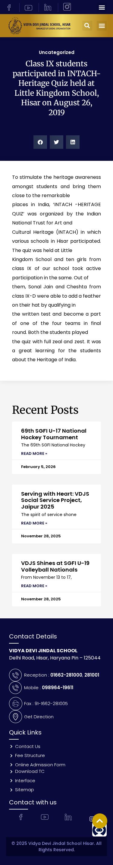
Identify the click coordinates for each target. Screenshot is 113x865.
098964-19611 (57, 687)
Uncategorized (56, 52)
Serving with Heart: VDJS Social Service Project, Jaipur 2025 (55, 500)
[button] (102, 7)
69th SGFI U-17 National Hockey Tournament (53, 434)
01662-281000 (66, 675)
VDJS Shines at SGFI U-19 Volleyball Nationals (55, 566)
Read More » (34, 453)
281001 (91, 675)
